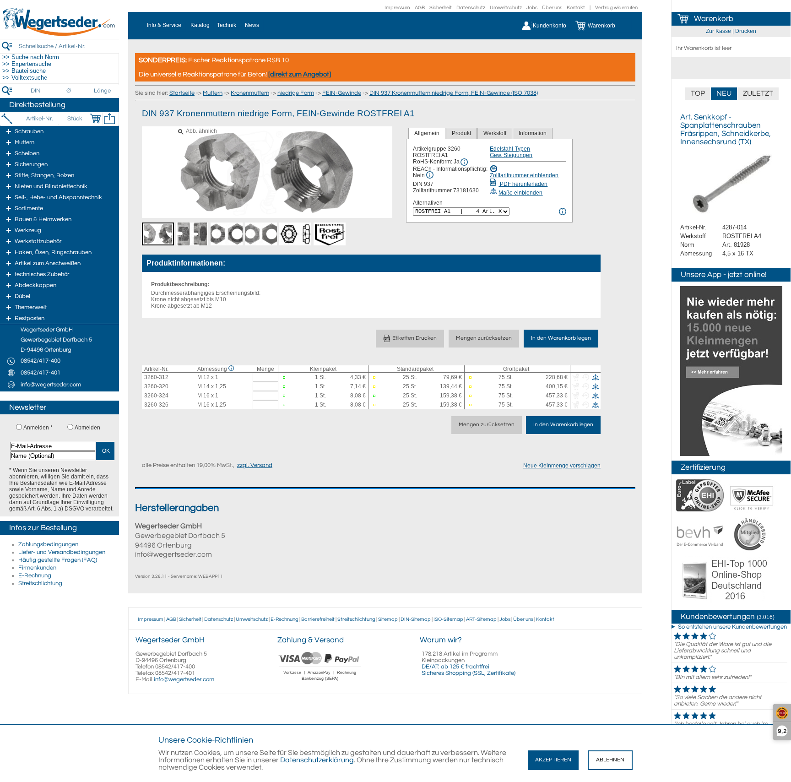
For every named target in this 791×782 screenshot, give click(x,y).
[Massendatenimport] (109, 118)
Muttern (212, 93)
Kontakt (576, 7)
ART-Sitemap (481, 619)
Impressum (397, 7)
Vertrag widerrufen (616, 7)
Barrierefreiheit (318, 619)
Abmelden (87, 427)
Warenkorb (713, 19)
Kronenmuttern (250, 93)
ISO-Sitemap (448, 619)
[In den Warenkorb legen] (95, 118)
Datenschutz (470, 7)
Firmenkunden (37, 568)
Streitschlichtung (40, 583)
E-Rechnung (34, 575)
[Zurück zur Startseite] (59, 34)
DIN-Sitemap (416, 619)
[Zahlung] (320, 682)
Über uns (552, 7)
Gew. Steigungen (511, 155)
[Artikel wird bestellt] (376, 377)
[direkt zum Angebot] (299, 74)
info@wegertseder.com (184, 679)
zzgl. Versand (254, 465)
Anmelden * (38, 427)
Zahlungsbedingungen (48, 544)
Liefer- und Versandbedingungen (61, 552)
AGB (420, 7)
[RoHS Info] (464, 162)
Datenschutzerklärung (317, 760)
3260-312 (156, 377)
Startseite (182, 93)
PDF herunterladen (522, 184)
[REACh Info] (429, 175)
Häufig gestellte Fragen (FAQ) (57, 560)
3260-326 (156, 405)
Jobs (531, 7)
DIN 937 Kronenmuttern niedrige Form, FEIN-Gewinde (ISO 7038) (453, 93)
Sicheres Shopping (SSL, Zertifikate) (468, 673)
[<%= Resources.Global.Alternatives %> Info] (562, 211)
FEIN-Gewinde (341, 93)
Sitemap (388, 619)
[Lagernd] (285, 377)
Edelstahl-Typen (510, 149)
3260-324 (156, 395)
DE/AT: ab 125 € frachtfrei (455, 666)
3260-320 (156, 386)
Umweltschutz (506, 7)
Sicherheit (440, 7)
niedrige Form (295, 93)
